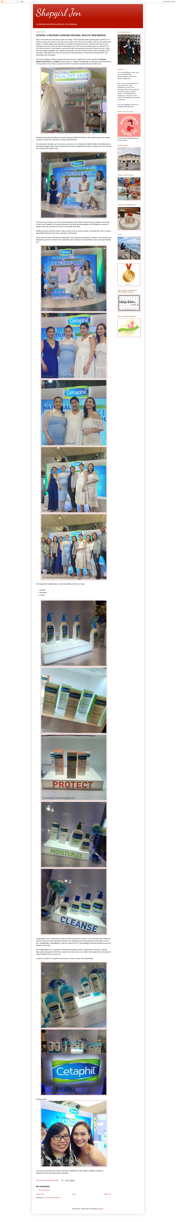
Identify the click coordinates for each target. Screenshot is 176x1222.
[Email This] (66, 1180)
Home (74, 1194)
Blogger (101, 1209)
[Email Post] (62, 1180)
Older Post (107, 1194)
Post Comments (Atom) (52, 1197)
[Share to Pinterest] (74, 1180)
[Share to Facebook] (72, 1180)
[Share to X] (70, 1180)
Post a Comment (44, 1190)
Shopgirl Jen (58, 12)
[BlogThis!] (68, 1180)
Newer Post (40, 1194)
